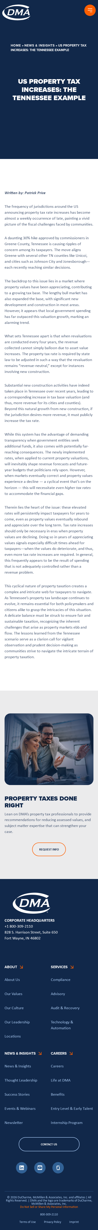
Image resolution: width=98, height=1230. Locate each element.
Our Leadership (17, 1022)
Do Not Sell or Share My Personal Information (49, 1207)
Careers (57, 1066)
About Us (12, 979)
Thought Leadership (21, 1080)
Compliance (60, 979)
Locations (13, 1036)
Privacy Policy (52, 1221)
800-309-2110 (49, 1214)
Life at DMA (60, 1080)
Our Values (13, 993)
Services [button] (59, 967)
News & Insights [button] (20, 1053)
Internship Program (67, 1122)
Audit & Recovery (65, 1008)
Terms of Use (27, 1221)
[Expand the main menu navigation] (90, 10)
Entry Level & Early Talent (72, 1108)
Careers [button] (59, 1053)
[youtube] (40, 1172)
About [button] (11, 967)
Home (16, 45)
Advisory (58, 993)
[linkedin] (22, 1172)
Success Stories (17, 1094)
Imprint (74, 1221)
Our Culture (14, 1008)
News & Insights (39, 45)
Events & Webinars (20, 1108)
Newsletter (14, 1122)
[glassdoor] (58, 1172)
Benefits (57, 1094)
